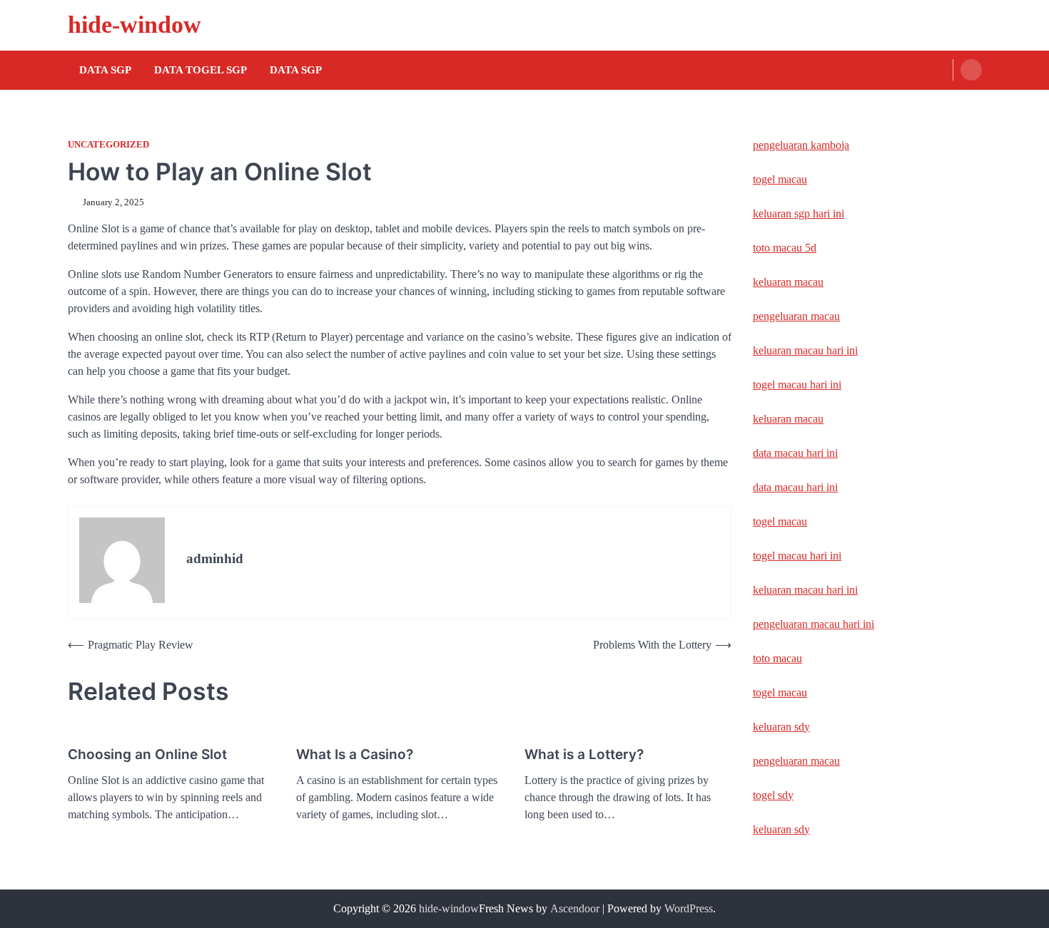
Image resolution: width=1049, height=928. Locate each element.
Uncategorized (108, 145)
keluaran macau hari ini (805, 350)
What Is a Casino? (354, 754)
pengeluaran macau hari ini (813, 624)
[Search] (971, 70)
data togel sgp (200, 70)
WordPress (688, 908)
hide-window (134, 24)
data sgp (296, 70)
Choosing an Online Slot (147, 754)
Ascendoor (574, 908)
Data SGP (105, 70)
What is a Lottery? (584, 754)
